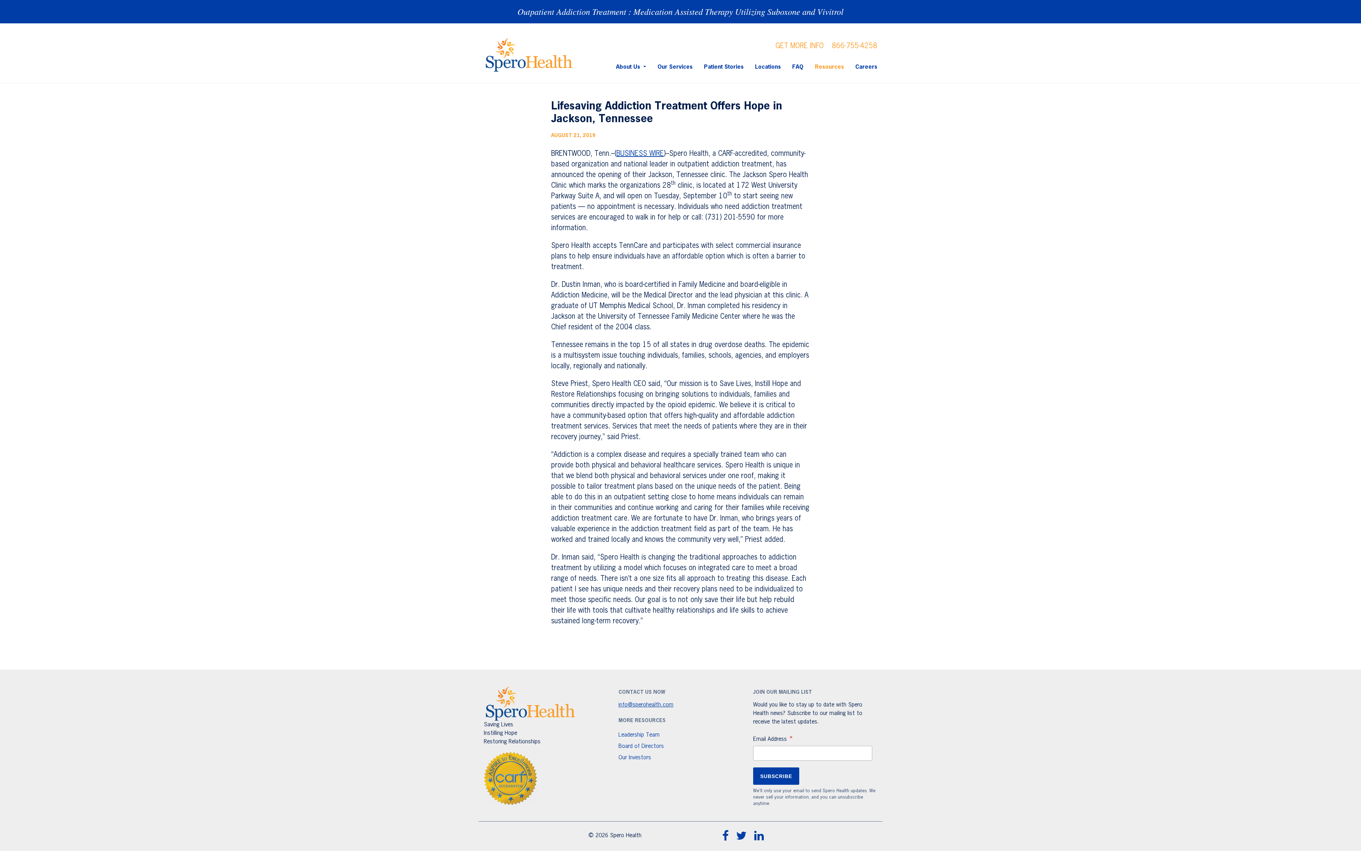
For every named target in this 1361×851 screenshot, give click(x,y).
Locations (768, 67)
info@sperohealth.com (645, 705)
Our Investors (634, 758)
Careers (866, 67)
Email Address (773, 740)
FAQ (797, 67)
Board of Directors (641, 746)
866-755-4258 (854, 46)
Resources (829, 67)
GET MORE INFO (799, 46)
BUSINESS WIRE (640, 153)
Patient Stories (724, 67)
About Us (629, 67)
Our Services (675, 67)
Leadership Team (639, 735)
